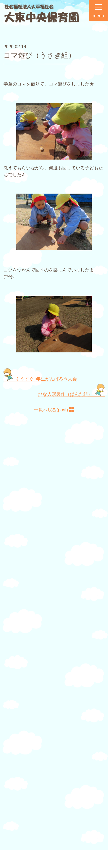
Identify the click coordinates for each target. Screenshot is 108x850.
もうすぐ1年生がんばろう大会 (46, 378)
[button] (98, 10)
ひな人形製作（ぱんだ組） (65, 393)
